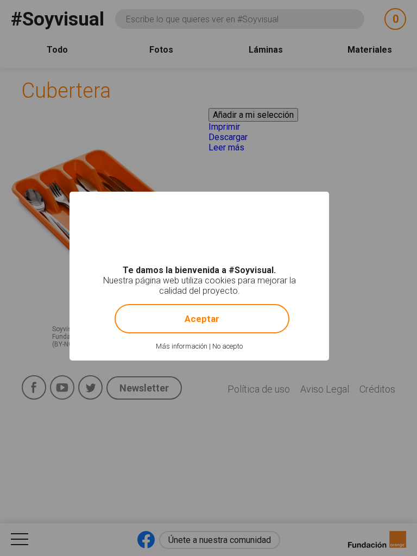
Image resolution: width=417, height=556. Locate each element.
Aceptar (202, 318)
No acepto (227, 346)
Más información (181, 346)
